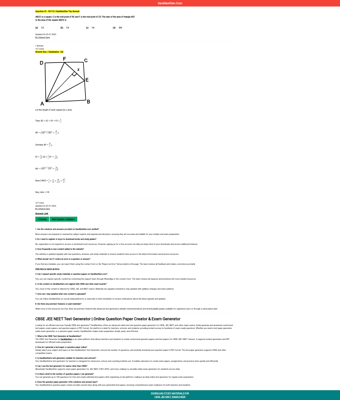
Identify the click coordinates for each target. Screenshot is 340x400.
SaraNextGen (66, 339)
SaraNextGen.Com (170, 3)
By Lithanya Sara (42, 37)
